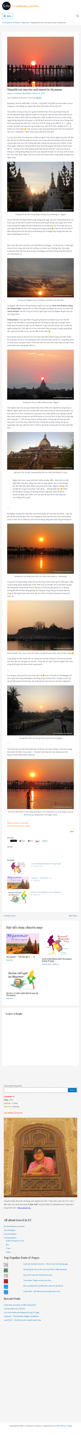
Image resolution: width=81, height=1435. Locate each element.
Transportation (10, 1238)
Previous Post (8, 916)
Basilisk (39, 98)
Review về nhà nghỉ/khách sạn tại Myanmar (46, 892)
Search (72, 1090)
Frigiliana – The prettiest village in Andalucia (21, 1316)
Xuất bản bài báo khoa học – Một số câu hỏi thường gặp (45, 1264)
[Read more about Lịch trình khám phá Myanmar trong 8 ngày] (58, 944)
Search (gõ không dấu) (13, 1086)
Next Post (74, 916)
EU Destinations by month (14, 1226)
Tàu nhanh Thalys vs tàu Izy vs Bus (37, 1280)
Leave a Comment (14, 93)
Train (8, 1248)
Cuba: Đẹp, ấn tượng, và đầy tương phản (20, 1305)
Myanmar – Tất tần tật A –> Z (41, 878)
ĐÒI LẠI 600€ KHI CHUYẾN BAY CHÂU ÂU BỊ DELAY (43, 1286)
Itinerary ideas (46, 964)
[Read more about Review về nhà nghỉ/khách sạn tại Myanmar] (22, 980)
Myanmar (9, 960)
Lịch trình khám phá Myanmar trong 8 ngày (46, 864)
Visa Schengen (9, 1230)
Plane (8, 1252)
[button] (77, 16)
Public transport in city (15, 1241)
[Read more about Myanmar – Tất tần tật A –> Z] (22, 943)
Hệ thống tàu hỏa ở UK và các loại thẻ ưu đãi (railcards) (45, 1269)
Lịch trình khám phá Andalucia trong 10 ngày (21, 1312)
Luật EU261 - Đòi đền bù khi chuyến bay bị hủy (41, 1291)
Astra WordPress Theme (62, 1426)
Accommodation (10, 1234)
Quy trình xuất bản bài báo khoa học (37, 1275)
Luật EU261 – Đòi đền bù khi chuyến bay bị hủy (22, 1320)
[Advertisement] (40, 1338)
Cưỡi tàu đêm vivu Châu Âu (14, 1309)
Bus (7, 1244)
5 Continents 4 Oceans (25, 6)
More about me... (24, 1208)
